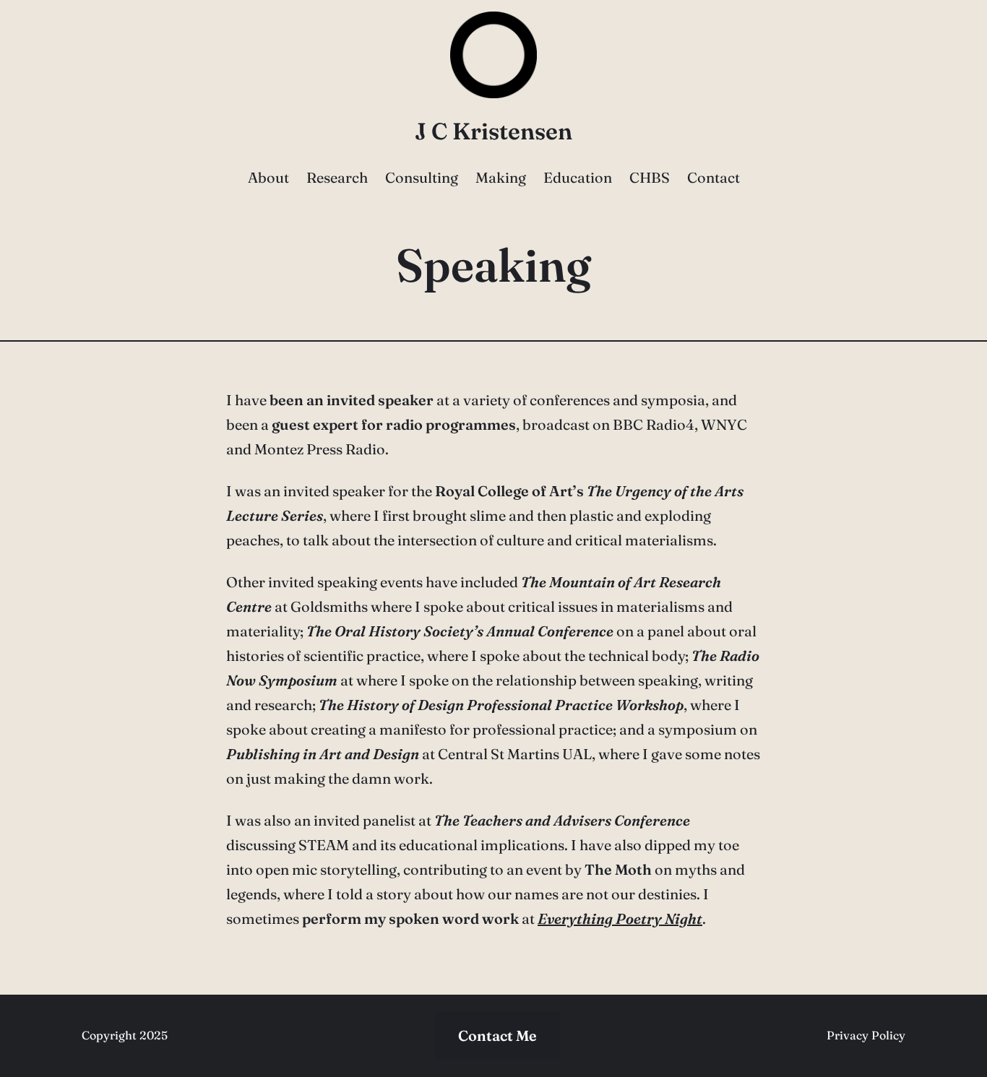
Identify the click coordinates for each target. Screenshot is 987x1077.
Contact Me (497, 1035)
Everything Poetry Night (620, 918)
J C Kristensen (493, 131)
